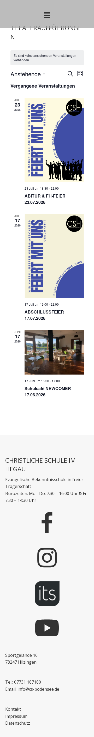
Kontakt (13, 709)
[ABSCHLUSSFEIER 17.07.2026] (54, 256)
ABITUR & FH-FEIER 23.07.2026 (45, 199)
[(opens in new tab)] (47, 593)
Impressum (16, 716)
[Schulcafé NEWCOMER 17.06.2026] (54, 352)
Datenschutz (17, 723)
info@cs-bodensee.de (38, 689)
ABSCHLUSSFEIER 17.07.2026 (44, 315)
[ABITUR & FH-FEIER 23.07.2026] (54, 140)
